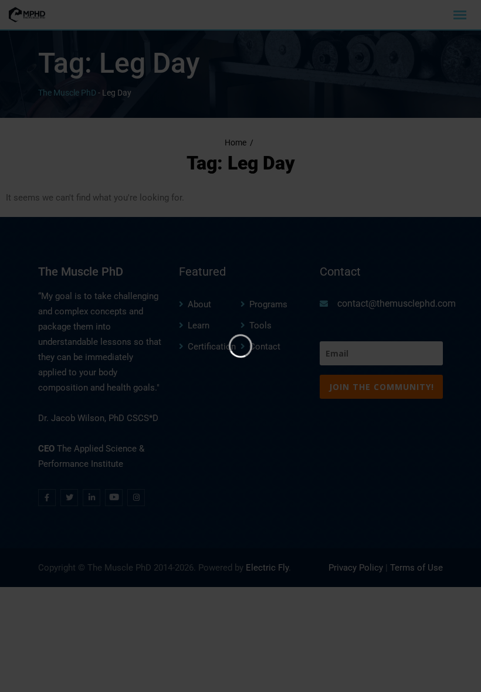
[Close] (378, 114)
